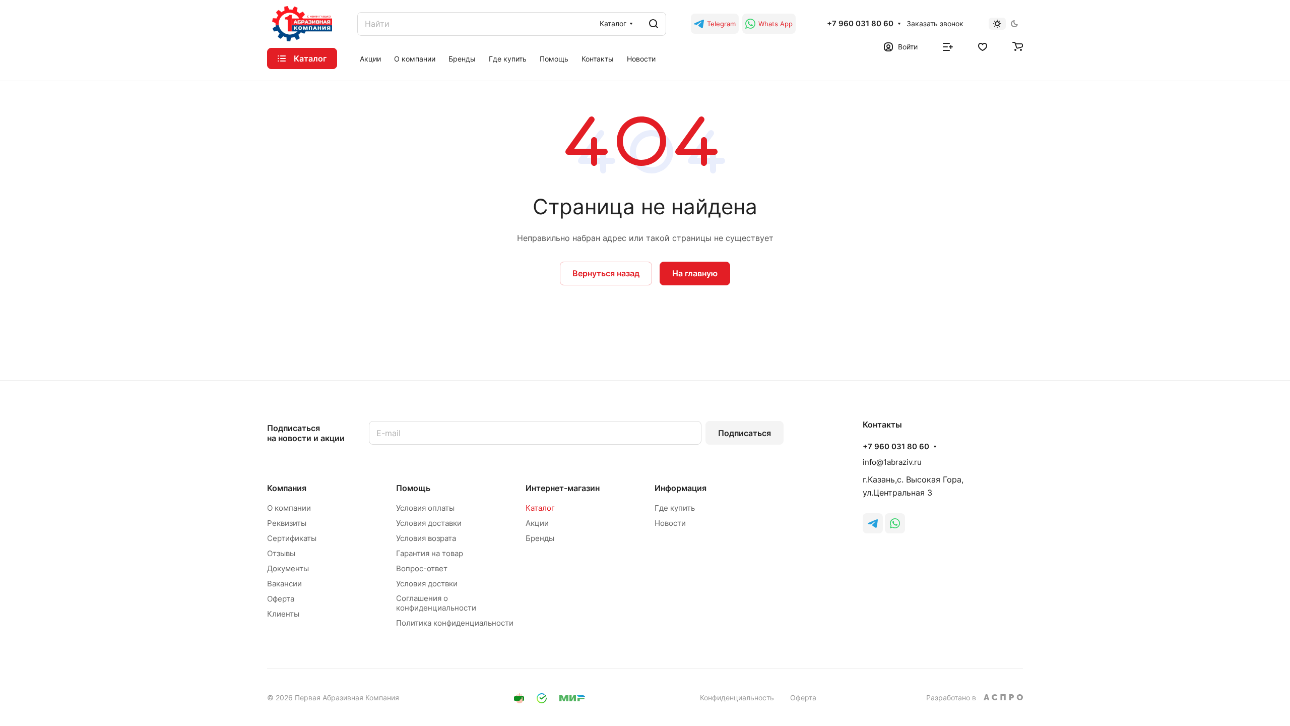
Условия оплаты (425, 508)
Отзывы (281, 553)
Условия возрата (426, 538)
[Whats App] (895, 523)
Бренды (540, 538)
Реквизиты (286, 523)
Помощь (413, 488)
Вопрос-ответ (421, 568)
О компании (289, 508)
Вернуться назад (605, 273)
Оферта (280, 598)
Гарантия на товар (429, 553)
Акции (537, 523)
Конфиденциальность (737, 697)
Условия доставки (429, 523)
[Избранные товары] (982, 46)
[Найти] (653, 24)
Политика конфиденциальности (454, 623)
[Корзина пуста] (1017, 46)
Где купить (675, 508)
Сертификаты (291, 538)
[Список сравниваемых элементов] (948, 46)
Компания (286, 488)
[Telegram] (873, 523)
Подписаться (744, 433)
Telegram (721, 24)
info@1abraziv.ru (892, 462)
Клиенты (283, 614)
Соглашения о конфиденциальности (436, 603)
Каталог (540, 508)
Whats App (775, 24)
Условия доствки (427, 583)
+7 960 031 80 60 (860, 23)
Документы (288, 568)
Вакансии (284, 583)
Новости (670, 523)
